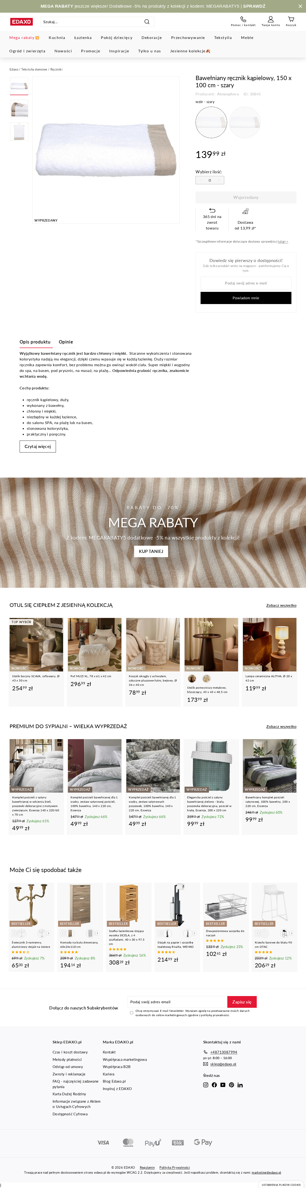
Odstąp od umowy (68, 1066)
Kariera (109, 1074)
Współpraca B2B (117, 1066)
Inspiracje (119, 51)
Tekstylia (223, 37)
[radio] (211, 122)
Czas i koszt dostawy (70, 1052)
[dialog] (281, 1184)
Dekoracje (152, 37)
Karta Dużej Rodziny (69, 1094)
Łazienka (83, 37)
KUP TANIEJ (151, 551)
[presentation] (48, 933)
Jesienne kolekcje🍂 (190, 51)
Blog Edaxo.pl (114, 1081)
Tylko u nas (149, 51)
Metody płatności (67, 1059)
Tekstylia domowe (34, 69)
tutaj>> (283, 241)
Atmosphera (227, 94)
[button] (21, 952)
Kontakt (109, 1052)
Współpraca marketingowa (125, 1059)
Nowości (63, 51)
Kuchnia (57, 37)
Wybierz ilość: (209, 171)
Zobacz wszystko (281, 605)
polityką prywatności (215, 1015)
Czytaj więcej (38, 446)
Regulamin (147, 1167)
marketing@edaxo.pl (266, 1172)
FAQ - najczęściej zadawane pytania (75, 1084)
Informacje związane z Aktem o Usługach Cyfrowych (77, 1104)
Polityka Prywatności (174, 1167)
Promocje (90, 51)
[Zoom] (106, 150)
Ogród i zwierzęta (27, 51)
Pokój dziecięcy (116, 37)
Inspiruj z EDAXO (117, 1088)
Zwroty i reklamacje (69, 1074)
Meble (247, 37)
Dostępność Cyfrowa (70, 1114)
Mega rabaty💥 (24, 37)
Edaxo (14, 69)
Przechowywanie (188, 37)
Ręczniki (56, 69)
